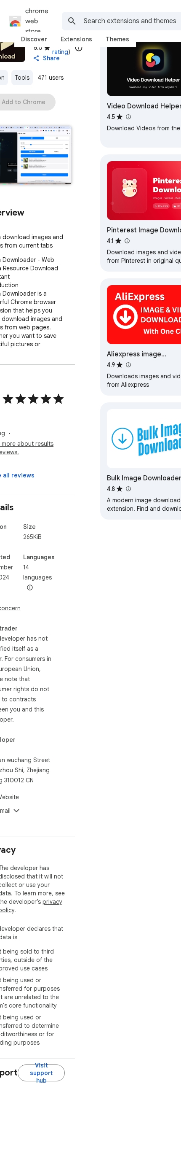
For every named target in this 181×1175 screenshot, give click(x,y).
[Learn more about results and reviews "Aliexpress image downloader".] (128, 365)
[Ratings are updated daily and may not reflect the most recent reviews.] (78, 47)
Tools (22, 77)
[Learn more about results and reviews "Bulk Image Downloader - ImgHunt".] (128, 489)
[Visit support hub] (41, 1073)
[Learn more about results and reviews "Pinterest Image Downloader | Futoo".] (127, 241)
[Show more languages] (30, 588)
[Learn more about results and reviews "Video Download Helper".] (128, 117)
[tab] (34, 39)
